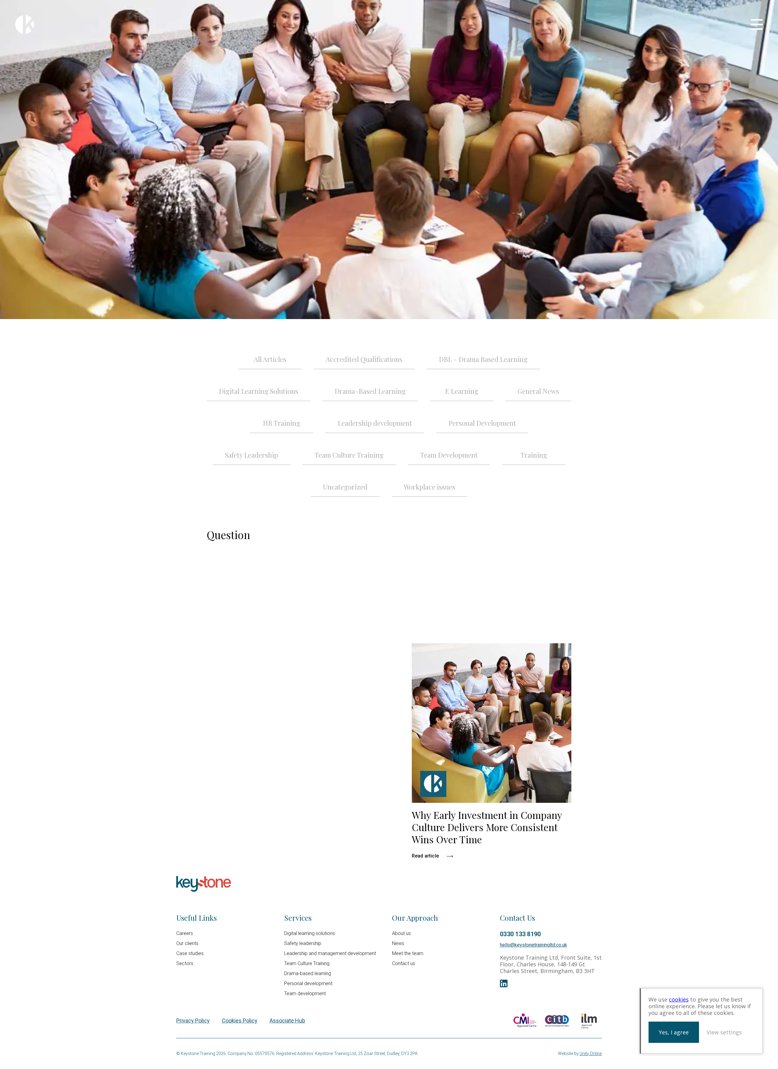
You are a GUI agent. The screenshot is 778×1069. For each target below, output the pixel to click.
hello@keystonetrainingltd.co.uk (533, 945)
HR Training (281, 423)
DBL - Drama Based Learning (483, 359)
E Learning (461, 391)
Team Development (449, 454)
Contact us (403, 963)
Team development (305, 993)
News (398, 943)
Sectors (184, 963)
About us (401, 933)
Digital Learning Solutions (258, 391)
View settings (724, 1032)
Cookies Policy (239, 1020)
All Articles (270, 359)
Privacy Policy (193, 1020)
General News (538, 391)
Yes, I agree (674, 1032)
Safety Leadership (251, 454)
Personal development (308, 983)
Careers (184, 933)
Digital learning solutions (309, 933)
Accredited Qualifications (364, 359)
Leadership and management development (330, 953)
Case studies (190, 953)
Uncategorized (345, 486)
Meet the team (407, 953)
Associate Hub (287, 1020)
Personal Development (482, 423)
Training (533, 454)
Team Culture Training (349, 454)
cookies (679, 999)
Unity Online (591, 1053)
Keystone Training (24, 24)
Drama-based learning (307, 973)
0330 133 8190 (520, 934)
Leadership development (375, 423)
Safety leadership (302, 943)
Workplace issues (429, 486)
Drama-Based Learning (370, 391)
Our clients (187, 943)
